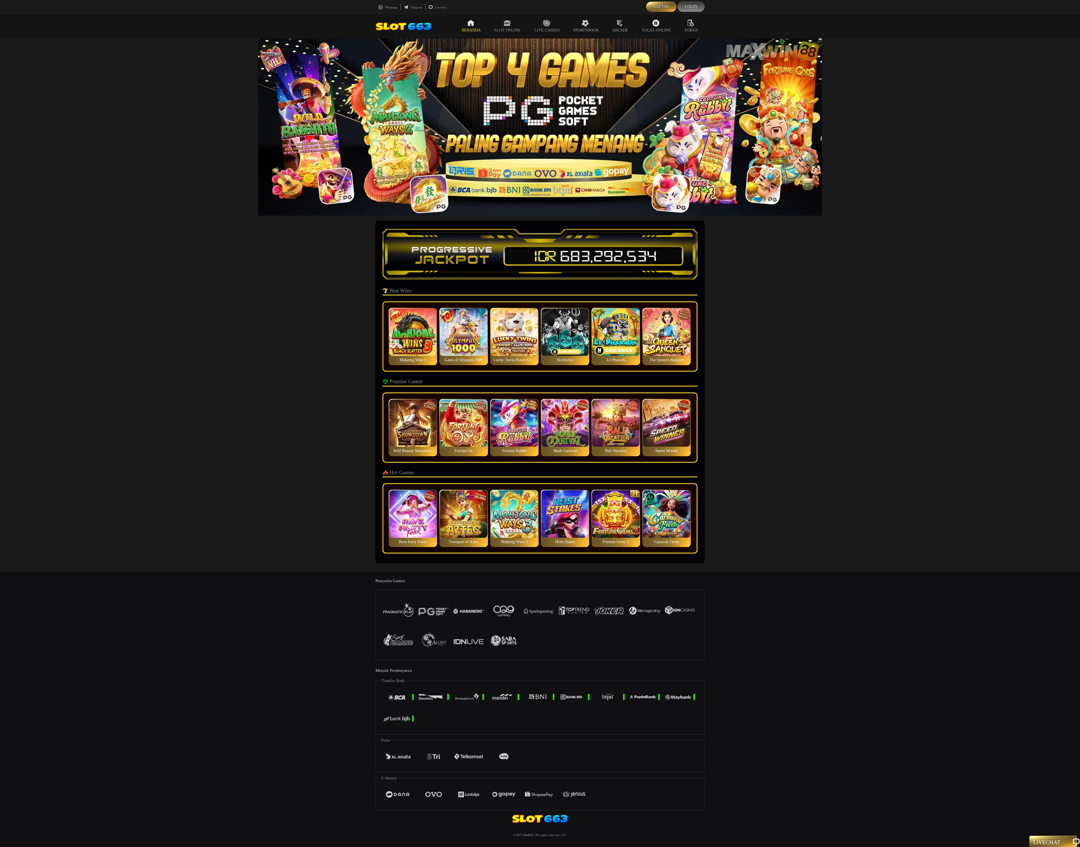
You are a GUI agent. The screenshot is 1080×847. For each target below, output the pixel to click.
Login (691, 6)
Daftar (661, 6)
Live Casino (547, 30)
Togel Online (656, 30)
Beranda (471, 30)
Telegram (415, 7)
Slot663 (528, 835)
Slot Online (507, 30)
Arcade (620, 30)
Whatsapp (391, 7)
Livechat (440, 7)
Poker (691, 30)
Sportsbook (586, 30)
